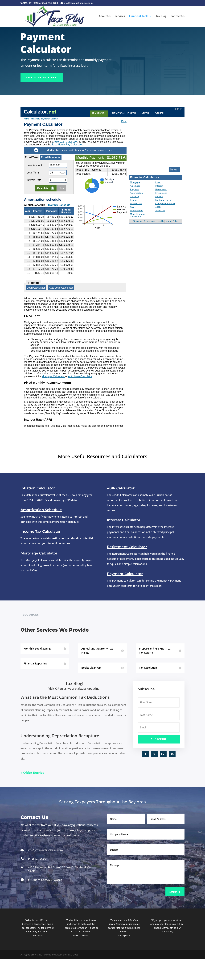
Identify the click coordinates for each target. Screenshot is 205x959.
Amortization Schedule (41, 510)
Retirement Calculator (127, 547)
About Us (105, 16)
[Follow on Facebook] (145, 754)
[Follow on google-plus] (163, 754)
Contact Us (177, 16)
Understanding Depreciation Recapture (59, 736)
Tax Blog (161, 16)
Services (120, 16)
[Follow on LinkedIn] (172, 754)
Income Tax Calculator (40, 531)
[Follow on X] (154, 754)
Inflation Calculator (37, 488)
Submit (174, 891)
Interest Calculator (123, 520)
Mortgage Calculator (38, 553)
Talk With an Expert (42, 77)
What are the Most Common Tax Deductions (65, 697)
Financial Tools (138, 16)
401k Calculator (121, 488)
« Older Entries (32, 772)
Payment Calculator (125, 574)
